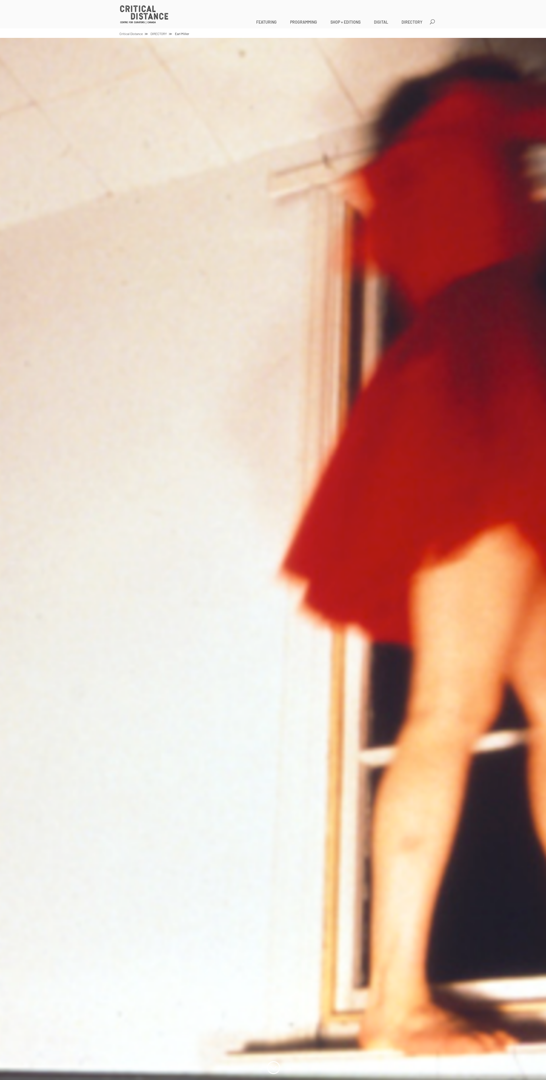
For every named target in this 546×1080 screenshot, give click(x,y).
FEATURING (266, 22)
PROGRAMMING (303, 22)
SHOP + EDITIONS (345, 22)
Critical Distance (131, 34)
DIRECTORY (412, 22)
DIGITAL (381, 22)
